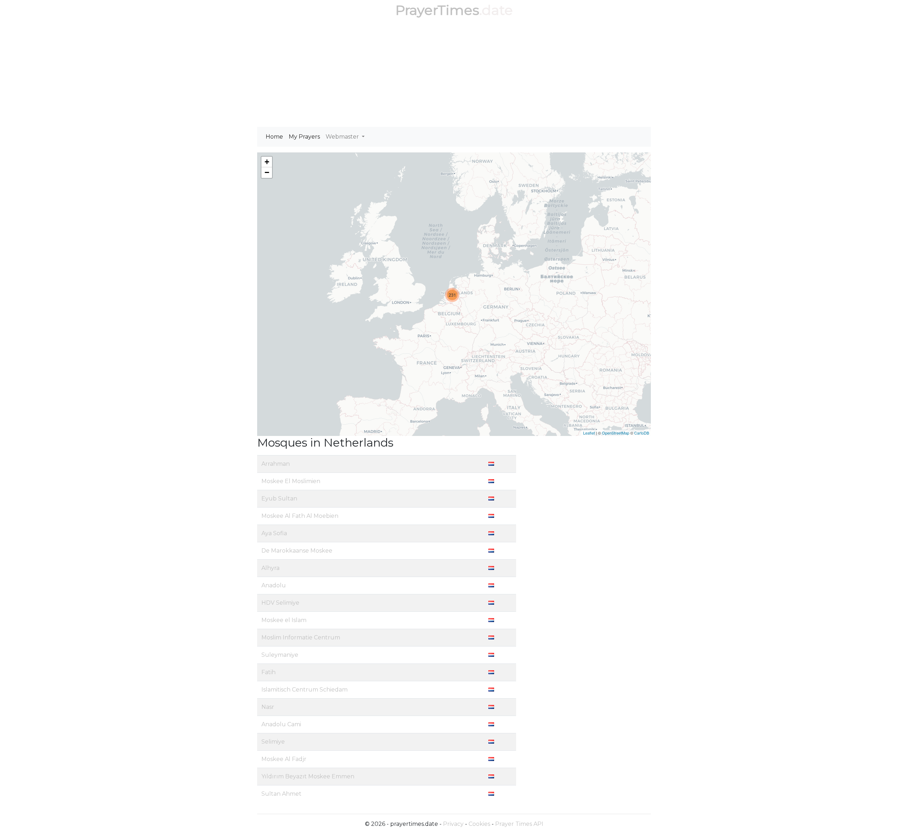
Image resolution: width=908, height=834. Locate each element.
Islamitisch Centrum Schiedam (304, 689)
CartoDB (641, 433)
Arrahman (275, 463)
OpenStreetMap (615, 433)
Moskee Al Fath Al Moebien (299, 516)
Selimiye (273, 741)
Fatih (268, 672)
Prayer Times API (519, 824)
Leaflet (589, 433)
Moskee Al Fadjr (283, 759)
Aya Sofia (274, 533)
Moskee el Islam (283, 620)
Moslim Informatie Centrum (300, 637)
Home (274, 136)
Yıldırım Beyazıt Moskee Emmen (307, 776)
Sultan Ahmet (281, 793)
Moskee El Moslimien (290, 481)
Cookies (479, 824)
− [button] (267, 172)
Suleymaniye (279, 654)
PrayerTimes (437, 10)
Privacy (453, 824)
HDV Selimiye (280, 602)
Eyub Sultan (279, 498)
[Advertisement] (454, 73)
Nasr (267, 707)
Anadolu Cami (281, 724)
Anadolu (273, 585)
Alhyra (270, 568)
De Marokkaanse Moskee (296, 550)
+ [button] (267, 161)
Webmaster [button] (343, 136)
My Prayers (304, 136)
